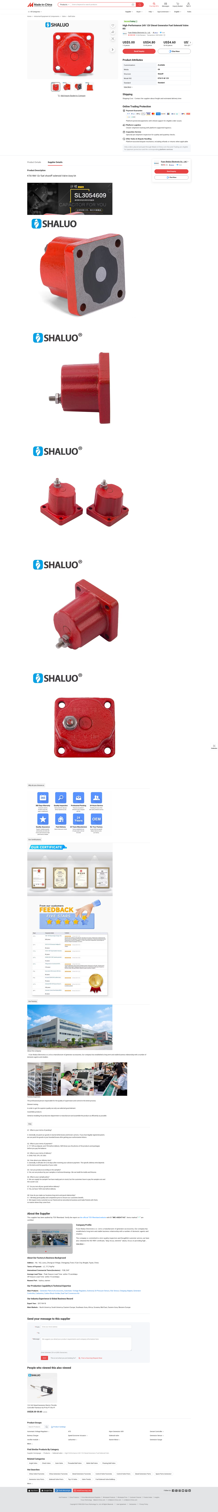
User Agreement (121, 1504)
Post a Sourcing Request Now (90, 1358)
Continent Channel (135, 1497)
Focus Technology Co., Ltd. (93, 1504)
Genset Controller (156, 1431)
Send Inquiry (139, 51)
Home (29, 16)
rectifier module (32, 1439)
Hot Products (63, 1497)
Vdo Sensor (114, 1291)
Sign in (188, 6)
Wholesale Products (109, 1497)
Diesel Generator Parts (143, 1474)
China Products (74, 1497)
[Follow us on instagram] (179, 1490)
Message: (36, 1339)
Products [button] (63, 4)
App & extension (163, 12)
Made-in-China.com (99, 1500)
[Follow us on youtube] (183, 1490)
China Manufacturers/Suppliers (90, 1497)
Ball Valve (71, 16)
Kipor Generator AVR (116, 1431)
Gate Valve (59, 1463)
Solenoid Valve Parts (56, 1479)
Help (150, 12)
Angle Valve (33, 1463)
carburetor (72, 1439)
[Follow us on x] (176, 1490)
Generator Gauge (156, 1439)
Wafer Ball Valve (92, 1463)
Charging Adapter (126, 1291)
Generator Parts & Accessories (51, 1291)
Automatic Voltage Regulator (75, 1291)
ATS (69, 1431)
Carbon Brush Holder (52, 1293)
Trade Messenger (63, 1490)
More (29, 1483)
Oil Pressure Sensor (101, 1291)
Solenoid (90, 1291)
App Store (33, 1490)
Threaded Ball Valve (75, 1463)
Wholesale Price (122, 1497)
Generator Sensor (156, 1435)
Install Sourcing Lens (84, 1490)
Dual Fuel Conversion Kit (70, 1293)
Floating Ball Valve (108, 1463)
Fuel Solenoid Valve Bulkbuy (105, 1479)
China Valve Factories (36, 1474)
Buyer (139, 12)
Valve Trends (86, 1479)
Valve (64, 16)
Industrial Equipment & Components (46, 16)
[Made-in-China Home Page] (39, 4)
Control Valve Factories (104, 1474)
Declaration (132, 1504)
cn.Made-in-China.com (130, 1500)
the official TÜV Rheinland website (93, 1217)
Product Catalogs (59, 1427)
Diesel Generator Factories (81, 1474)
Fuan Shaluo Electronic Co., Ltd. (139, 32)
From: (38, 1327)
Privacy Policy (143, 1504)
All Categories (35, 12)
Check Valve (46, 1463)
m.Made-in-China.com (114, 1500)
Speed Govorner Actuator (77, 1435)
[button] (133, 4)
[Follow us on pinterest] (186, 1490)
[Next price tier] (190, 43)
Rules (189, 12)
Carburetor (39, 1293)
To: (39, 1333)
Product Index (148, 1497)
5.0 (164, 165)
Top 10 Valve (72, 1479)
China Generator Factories (58, 1474)
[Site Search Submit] (140, 4)
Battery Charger (32, 1435)
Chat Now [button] (176, 51)
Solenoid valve (114, 1435)
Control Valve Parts (123, 1474)
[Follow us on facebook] (173, 1490)
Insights (156, 1497)
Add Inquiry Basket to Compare (73, 95)
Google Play (46, 1490)
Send (44, 1358)
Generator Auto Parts (36, 1479)
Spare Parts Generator (163, 1474)
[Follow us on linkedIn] (189, 1490)
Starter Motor (114, 1439)
